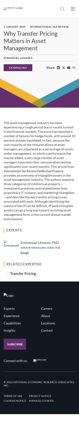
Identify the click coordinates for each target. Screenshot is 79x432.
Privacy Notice (40, 396)
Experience (11, 316)
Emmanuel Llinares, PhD (40, 242)
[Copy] (73, 67)
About (45, 316)
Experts (9, 308)
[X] (63, 67)
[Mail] (68, 67)
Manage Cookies (41, 400)
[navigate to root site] (9, 295)
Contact (47, 330)
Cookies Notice (15, 400)
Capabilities (12, 323)
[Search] (62, 8)
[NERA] (13, 8)
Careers (46, 308)
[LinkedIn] (58, 67)
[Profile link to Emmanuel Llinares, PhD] (11, 247)
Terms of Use (13, 396)
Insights (9, 330)
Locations (48, 323)
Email (25, 253)
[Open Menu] (72, 8)
